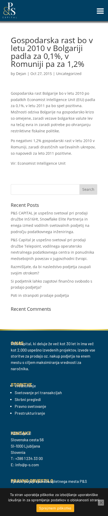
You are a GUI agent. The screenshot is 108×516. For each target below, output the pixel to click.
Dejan (21, 73)
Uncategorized (69, 73)
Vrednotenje (25, 385)
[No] (101, 502)
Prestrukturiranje (30, 413)
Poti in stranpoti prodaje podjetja (40, 295)
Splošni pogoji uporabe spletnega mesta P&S (49, 481)
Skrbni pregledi (28, 399)
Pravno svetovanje (30, 406)
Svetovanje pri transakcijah (38, 392)
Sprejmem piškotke (55, 508)
